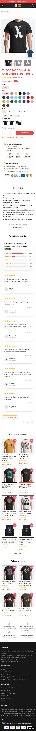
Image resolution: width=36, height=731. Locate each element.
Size (3, 108)
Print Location (6, 118)
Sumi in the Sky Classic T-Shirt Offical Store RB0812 (26, 456)
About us (3, 669)
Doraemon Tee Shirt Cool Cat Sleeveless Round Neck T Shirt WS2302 (9, 541)
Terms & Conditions (6, 672)
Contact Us (4, 695)
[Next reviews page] (32, 422)
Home (3, 11)
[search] (30, 5)
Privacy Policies (5, 674)
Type (3, 84)
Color (3, 90)
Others (9, 11)
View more (18, 553)
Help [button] (33, 728)
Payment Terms (5, 690)
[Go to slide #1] (8, 63)
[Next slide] (32, 36)
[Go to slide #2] (18, 63)
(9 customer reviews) (16, 78)
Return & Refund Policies (8, 693)
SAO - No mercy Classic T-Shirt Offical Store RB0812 (9, 486)
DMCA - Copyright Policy (8, 677)
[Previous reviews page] (23, 422)
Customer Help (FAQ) (7, 698)
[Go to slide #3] (27, 63)
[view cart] (33, 5)
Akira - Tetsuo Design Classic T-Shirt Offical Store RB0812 (25, 513)
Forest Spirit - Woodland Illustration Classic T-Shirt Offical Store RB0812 (9, 513)
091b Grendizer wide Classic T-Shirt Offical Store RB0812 (25, 486)
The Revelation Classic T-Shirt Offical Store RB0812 (9, 583)
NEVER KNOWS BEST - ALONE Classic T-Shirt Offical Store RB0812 (25, 583)
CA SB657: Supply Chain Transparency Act (13, 679)
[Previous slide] (4, 36)
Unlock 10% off (3, 723)
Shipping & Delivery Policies (9, 688)
